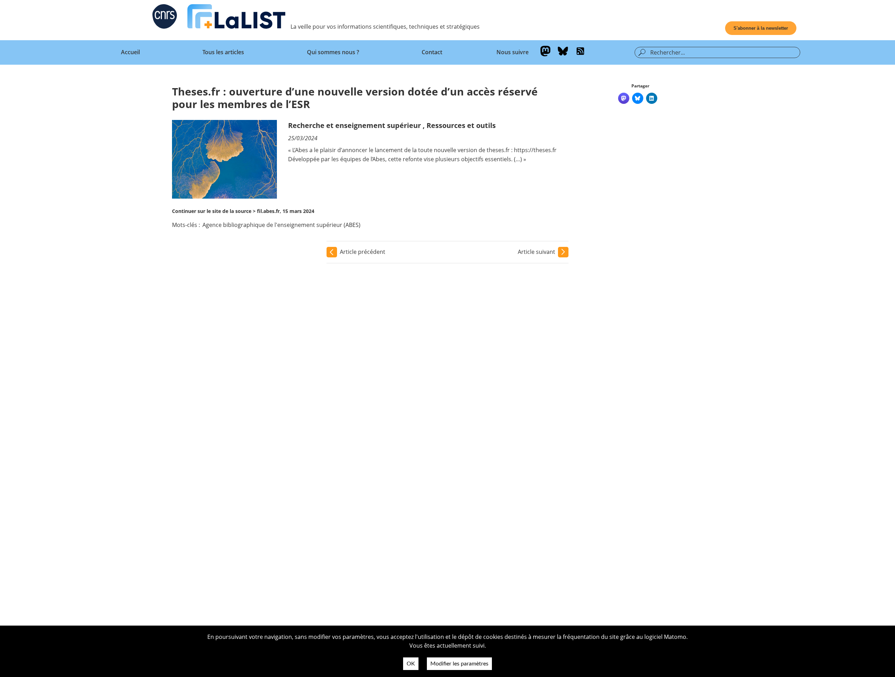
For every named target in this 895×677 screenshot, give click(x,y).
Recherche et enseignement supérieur (354, 125)
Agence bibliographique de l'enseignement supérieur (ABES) (281, 225)
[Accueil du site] (236, 17)
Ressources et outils (461, 125)
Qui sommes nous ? (333, 52)
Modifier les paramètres (459, 664)
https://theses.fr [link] (535, 150)
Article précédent (362, 252)
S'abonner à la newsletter (760, 28)
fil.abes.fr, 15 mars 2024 (285, 211)
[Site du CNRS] (164, 17)
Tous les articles (223, 52)
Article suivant (536, 252)
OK (411, 664)
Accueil (130, 52)
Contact (432, 52)
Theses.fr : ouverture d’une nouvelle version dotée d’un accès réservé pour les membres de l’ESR (355, 97)
